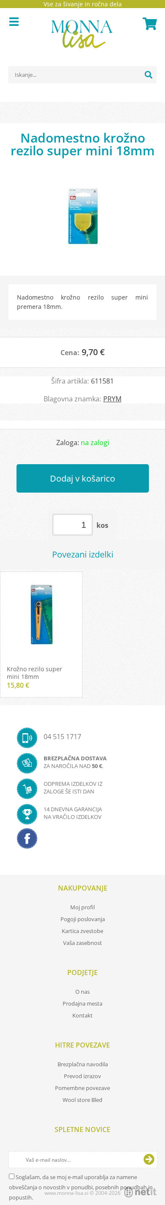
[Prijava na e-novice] (149, 1160)
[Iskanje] (148, 74)
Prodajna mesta (82, 1003)
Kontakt (82, 1015)
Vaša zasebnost (82, 943)
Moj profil (82, 907)
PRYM (112, 399)
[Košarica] (148, 24)
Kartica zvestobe (82, 931)
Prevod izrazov (82, 1076)
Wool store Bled (82, 1100)
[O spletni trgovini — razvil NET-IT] (140, 1192)
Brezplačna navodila (83, 1064)
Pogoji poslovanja (82, 919)
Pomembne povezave (82, 1088)
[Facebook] (82, 841)
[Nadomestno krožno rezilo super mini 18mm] (82, 220)
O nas (82, 991)
